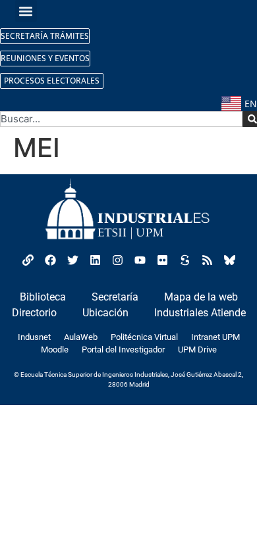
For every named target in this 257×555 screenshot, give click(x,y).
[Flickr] (162, 260)
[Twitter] (72, 260)
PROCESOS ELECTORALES (52, 80)
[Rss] (207, 260)
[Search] (250, 119)
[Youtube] (139, 260)
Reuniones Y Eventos (45, 58)
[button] (26, 11)
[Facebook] (50, 260)
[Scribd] (184, 260)
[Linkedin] (95, 260)
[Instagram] (117, 260)
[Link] (27, 260)
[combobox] (121, 119)
